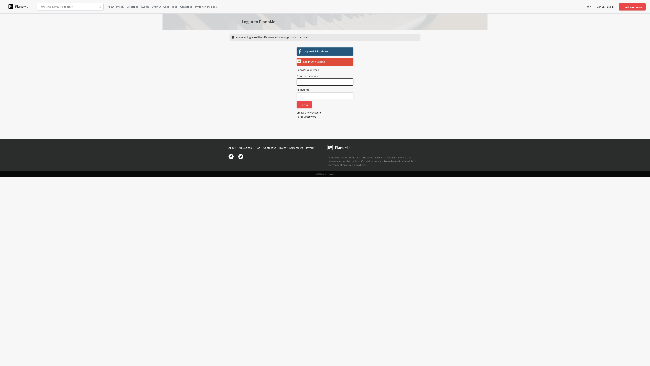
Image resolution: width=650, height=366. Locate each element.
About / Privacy (116, 6)
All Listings (245, 147)
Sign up (601, 6)
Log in (610, 6)
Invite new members (206, 6)
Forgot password (306, 116)
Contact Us (270, 147)
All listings (132, 6)
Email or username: (308, 76)
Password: (303, 89)
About (232, 147)
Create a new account (309, 112)
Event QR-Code (160, 6)
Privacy (310, 147)
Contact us (186, 6)
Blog (174, 6)
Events (145, 6)
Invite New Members (291, 147)
